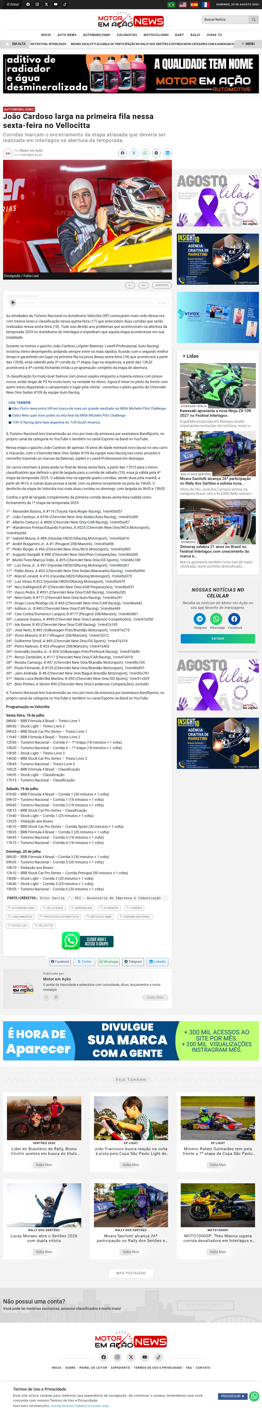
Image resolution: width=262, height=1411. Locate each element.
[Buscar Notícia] (254, 19)
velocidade (54, 908)
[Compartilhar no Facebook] (122, 153)
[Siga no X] (46, 4)
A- (130, 285)
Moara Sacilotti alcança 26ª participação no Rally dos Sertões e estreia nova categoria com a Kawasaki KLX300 (143, 44)
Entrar (14, 4)
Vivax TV (214, 35)
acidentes (111, 908)
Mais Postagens (131, 1273)
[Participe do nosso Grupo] (87, 942)
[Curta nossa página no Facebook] (103, 1357)
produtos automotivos (61, 916)
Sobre (70, 1368)
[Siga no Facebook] (28, 4)
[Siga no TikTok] (65, 4)
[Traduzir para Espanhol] (194, 4)
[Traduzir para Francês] (205, 4)
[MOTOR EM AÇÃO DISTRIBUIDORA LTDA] (131, 74)
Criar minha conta (204, 1305)
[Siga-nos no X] (131, 1357)
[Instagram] (46, 997)
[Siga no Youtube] (55, 4)
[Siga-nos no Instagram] (117, 1357)
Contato (203, 1368)
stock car (19, 925)
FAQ (189, 1368)
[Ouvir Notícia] (13, 302)
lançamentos (21, 916)
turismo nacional (136, 916)
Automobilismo (98, 35)
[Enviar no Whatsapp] (145, 153)
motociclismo (101, 916)
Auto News (69, 35)
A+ (143, 285)
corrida (135, 908)
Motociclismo (158, 35)
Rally (197, 35)
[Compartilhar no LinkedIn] (167, 153)
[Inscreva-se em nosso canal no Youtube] (144, 1357)
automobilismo (23, 908)
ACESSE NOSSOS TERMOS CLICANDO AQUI (80, 1406)
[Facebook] (56, 997)
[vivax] (218, 317)
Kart (181, 35)
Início (47, 35)
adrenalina (83, 908)
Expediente (120, 1368)
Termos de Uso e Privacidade (158, 1368)
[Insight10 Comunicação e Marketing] (218, 200)
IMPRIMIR (162, 285)
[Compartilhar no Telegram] (156, 153)
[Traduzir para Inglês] (182, 4)
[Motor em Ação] (131, 19)
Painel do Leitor (93, 1368)
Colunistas (129, 35)
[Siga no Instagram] (37, 4)
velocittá (45, 925)
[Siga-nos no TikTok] (158, 1357)
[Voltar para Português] (171, 4)
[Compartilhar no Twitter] (134, 153)
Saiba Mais (155, 997)
